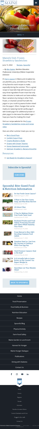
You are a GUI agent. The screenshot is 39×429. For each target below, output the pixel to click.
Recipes (19, 65)
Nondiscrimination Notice (19, 409)
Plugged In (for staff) (19, 417)
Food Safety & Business (19, 307)
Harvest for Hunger (19, 345)
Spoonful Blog (19, 323)
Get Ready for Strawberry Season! (19, 158)
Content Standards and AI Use (19, 413)
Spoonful (26, 65)
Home (19, 296)
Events (19, 393)
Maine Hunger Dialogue (19, 351)
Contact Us (19, 367)
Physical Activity (20, 329)
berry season (10, 79)
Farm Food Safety (19, 334)
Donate (20, 401)
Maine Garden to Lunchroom (19, 340)
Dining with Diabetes (19, 362)
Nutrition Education (19, 312)
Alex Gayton (11, 69)
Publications (19, 356)
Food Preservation (19, 301)
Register (19, 397)
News (19, 389)
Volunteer (19, 405)
